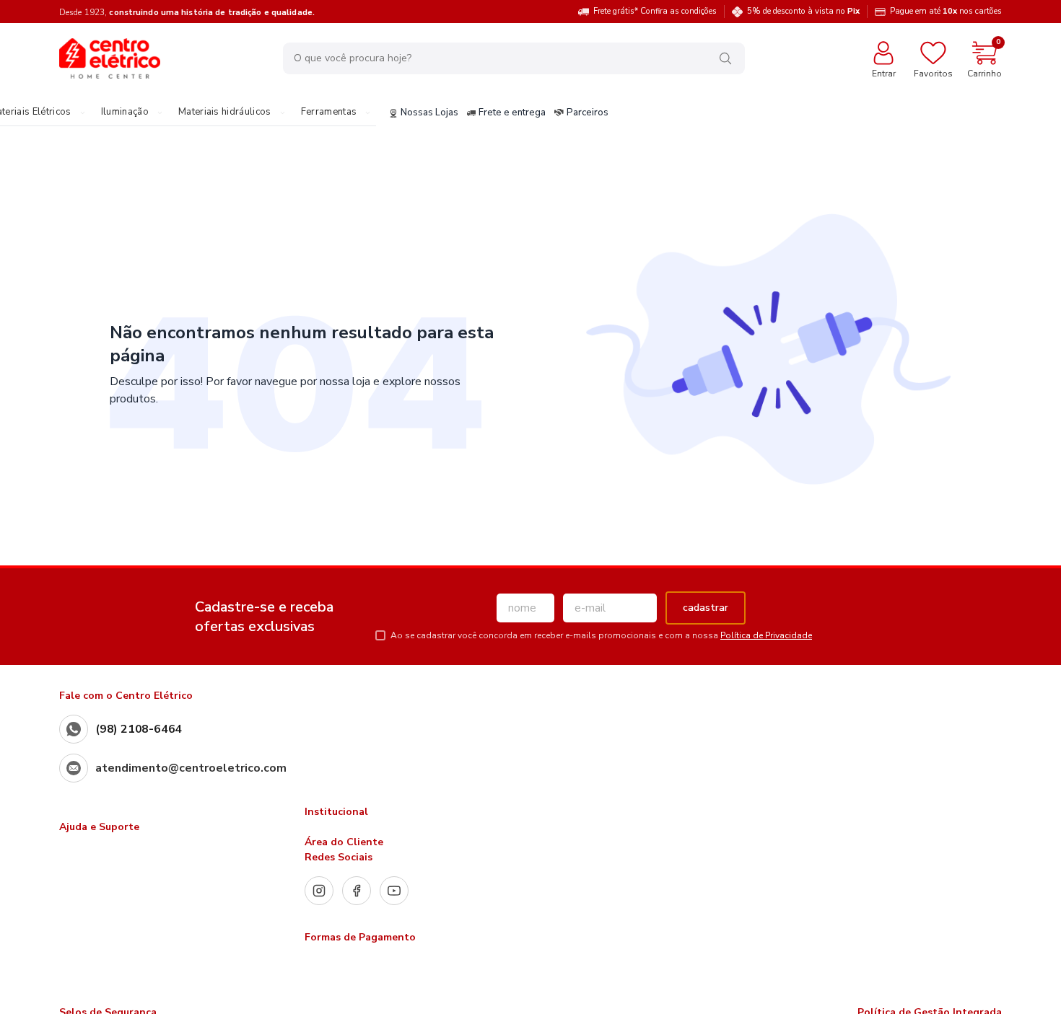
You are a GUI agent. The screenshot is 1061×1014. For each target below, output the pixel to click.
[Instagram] (319, 890)
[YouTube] (394, 890)
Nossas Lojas (429, 113)
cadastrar (705, 607)
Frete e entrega (512, 113)
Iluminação (125, 112)
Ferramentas (329, 112)
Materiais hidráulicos (224, 112)
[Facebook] (356, 890)
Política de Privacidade (766, 635)
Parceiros (587, 113)
